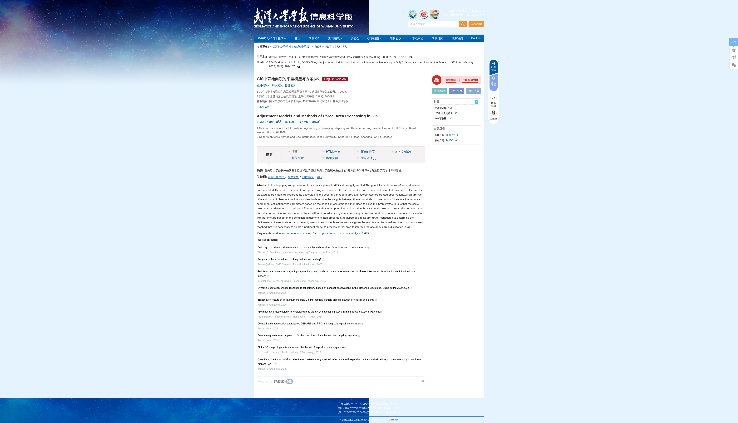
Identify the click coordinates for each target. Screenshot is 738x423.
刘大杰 (276, 85)
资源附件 (368, 158)
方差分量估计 (276, 176)
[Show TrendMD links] (422, 380)
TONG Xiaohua (267, 122)
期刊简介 (314, 38)
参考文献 (403, 151)
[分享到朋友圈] (734, 65)
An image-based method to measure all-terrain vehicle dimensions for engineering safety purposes (312, 247)
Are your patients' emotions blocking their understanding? (289, 259)
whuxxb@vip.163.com (389, 412)
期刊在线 (334, 38)
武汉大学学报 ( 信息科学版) (291, 46)
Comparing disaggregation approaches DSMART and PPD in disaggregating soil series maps (309, 323)
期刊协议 (395, 38)
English (475, 38)
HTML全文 (333, 151)
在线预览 (451, 79)
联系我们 (457, 38)
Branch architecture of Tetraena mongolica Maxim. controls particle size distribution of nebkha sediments (316, 299)
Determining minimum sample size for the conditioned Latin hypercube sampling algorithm (307, 335)
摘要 (295, 151)
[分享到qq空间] (734, 49)
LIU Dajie (289, 122)
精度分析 (308, 176)
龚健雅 (289, 85)
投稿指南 (373, 38)
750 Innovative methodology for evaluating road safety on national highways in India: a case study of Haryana (319, 311)
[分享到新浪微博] (734, 57)
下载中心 (418, 38)
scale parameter (325, 233)
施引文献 (332, 158)
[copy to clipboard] (298, 66)
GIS (319, 176)
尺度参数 (293, 176)
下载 (470, 79)
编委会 (355, 38)
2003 (317, 46)
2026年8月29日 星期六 (272, 38)
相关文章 (298, 158)
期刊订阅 (437, 38)
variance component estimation (292, 233)
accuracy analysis (350, 233)
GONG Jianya (309, 122)
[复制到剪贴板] (410, 57)
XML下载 (473, 90)
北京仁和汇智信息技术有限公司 (365, 419)
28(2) (329, 46)
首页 (297, 38)
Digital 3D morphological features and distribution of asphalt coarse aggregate (301, 347)
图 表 (367, 151)
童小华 (261, 85)
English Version (335, 79)
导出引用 (456, 90)
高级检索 (476, 24)
